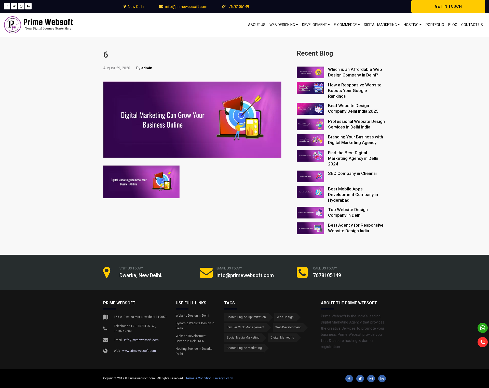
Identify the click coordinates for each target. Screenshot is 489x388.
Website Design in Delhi (192, 315)
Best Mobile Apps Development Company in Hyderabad (353, 194)
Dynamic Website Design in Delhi (195, 325)
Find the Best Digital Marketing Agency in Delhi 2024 (353, 158)
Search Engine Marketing (244, 348)
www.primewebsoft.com (139, 351)
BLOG (452, 25)
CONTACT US (472, 25)
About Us (256, 25)
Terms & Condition (198, 378)
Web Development (288, 327)
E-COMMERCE (345, 25)
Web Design (285, 317)
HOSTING (411, 25)
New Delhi (136, 6)
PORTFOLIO (435, 25)
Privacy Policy (223, 378)
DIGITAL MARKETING (380, 25)
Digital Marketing (282, 337)
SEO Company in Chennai (352, 173)
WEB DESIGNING (282, 25)
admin (146, 68)
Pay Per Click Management (245, 327)
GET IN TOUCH (448, 6)
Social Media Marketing (243, 337)
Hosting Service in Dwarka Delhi (194, 351)
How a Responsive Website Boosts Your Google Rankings (355, 90)
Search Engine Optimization (246, 317)
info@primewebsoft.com (186, 6)
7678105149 (238, 6)
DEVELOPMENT (314, 25)
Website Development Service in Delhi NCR (191, 338)
